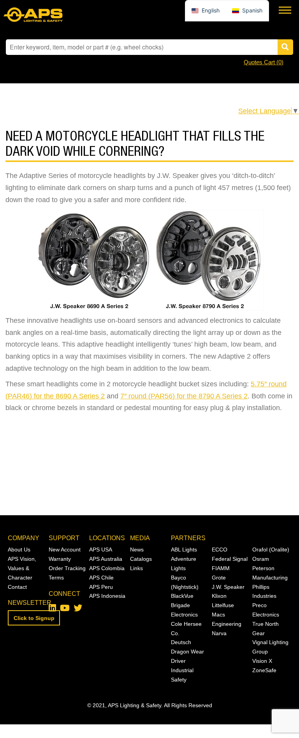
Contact (17, 587)
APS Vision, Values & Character (22, 568)
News (137, 549)
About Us (19, 549)
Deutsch (181, 642)
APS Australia (105, 559)
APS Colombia (107, 568)
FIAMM (221, 568)
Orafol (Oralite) (270, 549)
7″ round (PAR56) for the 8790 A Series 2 (184, 396)
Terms (56, 577)
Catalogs (141, 559)
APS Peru (101, 587)
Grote (219, 577)
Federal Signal (230, 559)
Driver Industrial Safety (182, 670)
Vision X (262, 661)
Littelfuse (223, 605)
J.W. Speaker (228, 587)
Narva (219, 633)
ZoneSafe (264, 670)
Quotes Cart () (263, 62)
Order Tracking (67, 568)
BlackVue (182, 596)
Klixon (219, 596)
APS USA (100, 549)
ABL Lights (184, 549)
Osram (260, 559)
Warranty (60, 559)
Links (136, 568)
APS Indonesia (107, 596)
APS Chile (101, 577)
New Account (65, 549)
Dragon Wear (187, 651)
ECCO (219, 549)
